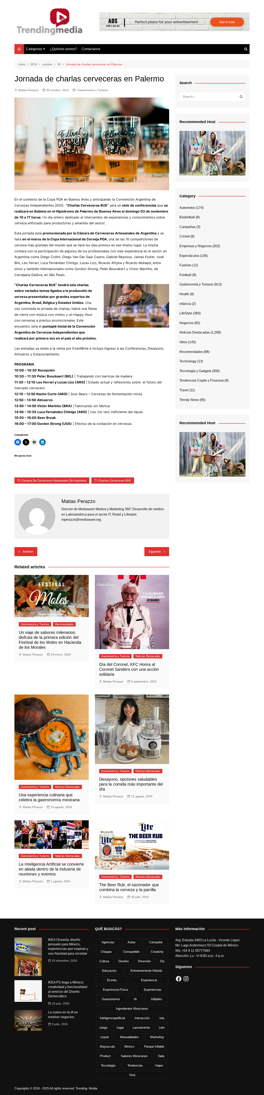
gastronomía (111, 999)
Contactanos (91, 49)
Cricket (184, 236)
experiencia (149, 980)
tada (161, 1056)
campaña (155, 942)
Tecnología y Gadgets (195, 371)
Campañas (187, 227)
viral (132, 1075)
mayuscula (107, 1046)
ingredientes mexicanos (132, 1008)
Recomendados (64, 624)
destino (123, 961)
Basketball (187, 217)
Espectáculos (189, 255)
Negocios (186, 323)
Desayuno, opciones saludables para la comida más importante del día (131, 784)
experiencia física (115, 989)
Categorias (34, 49)
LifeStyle (185, 313)
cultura (104, 961)
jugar (120, 1027)
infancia (185, 303)
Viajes (159, 1065)
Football (185, 275)
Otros (183, 342)
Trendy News (189, 400)
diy (162, 961)
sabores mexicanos (134, 1056)
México (129, 1046)
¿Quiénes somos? (63, 49)
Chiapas (106, 951)
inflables (156, 999)
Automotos (187, 207)
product (105, 1056)
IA (135, 999)
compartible (131, 951)
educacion (109, 970)
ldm (162, 1027)
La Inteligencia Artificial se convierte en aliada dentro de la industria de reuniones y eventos (51, 869)
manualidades (129, 1037)
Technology (187, 361)
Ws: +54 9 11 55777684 (192, 950)
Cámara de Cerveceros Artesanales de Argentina (53, 480)
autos (132, 942)
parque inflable (154, 1046)
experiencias (152, 989)
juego (103, 1027)
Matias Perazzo (28, 90)
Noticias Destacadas (148, 656)
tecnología (108, 1065)
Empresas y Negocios (195, 246)
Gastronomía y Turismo (92, 90)
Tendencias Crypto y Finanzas (201, 380)
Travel (184, 390)
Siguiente (154, 551)
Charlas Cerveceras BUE (114, 480)
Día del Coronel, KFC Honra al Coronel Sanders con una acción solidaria (129, 669)
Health (184, 294)
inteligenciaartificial (112, 1018)
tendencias (135, 1065)
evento (112, 980)
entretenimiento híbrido (146, 970)
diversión (144, 961)
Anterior (28, 551)
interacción (142, 1018)
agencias (108, 942)
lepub (104, 1037)
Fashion (185, 265)
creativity (157, 951)
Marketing (157, 1037)
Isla (161, 1018)
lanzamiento (141, 1027)
